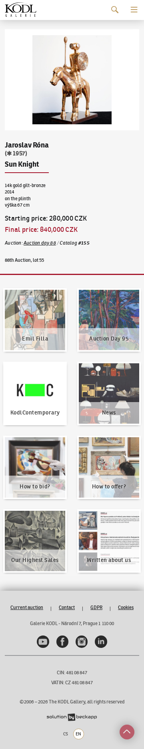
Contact (67, 607)
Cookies (126, 607)
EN (78, 734)
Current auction (26, 607)
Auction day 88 (40, 243)
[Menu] (134, 10)
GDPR (96, 607)
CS (65, 734)
